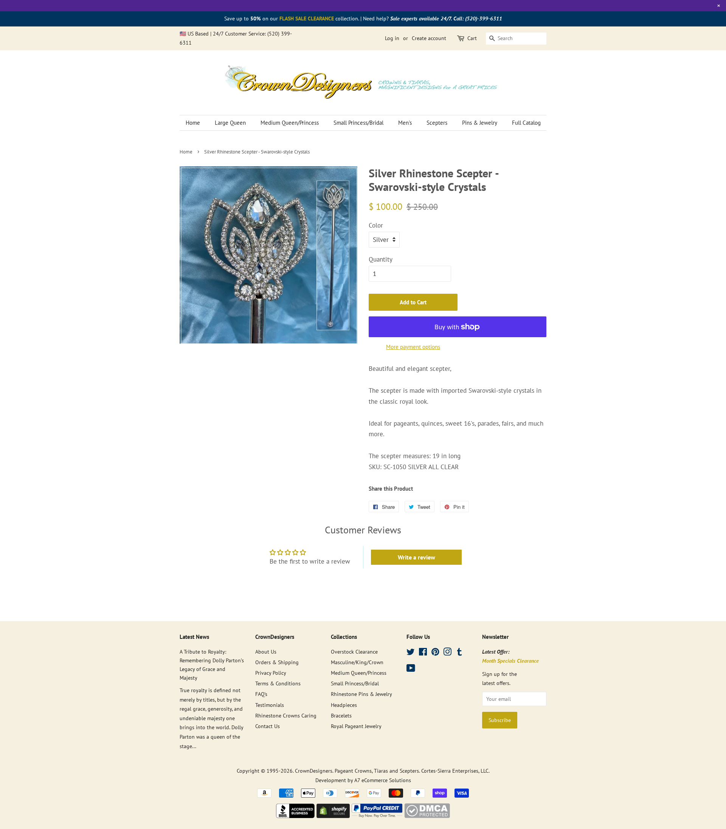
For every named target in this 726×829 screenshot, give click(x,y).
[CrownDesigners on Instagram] (447, 653)
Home (193, 122)
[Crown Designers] (295, 816)
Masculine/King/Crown (357, 662)
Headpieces (344, 704)
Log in (392, 38)
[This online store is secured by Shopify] (333, 816)
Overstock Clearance (354, 651)
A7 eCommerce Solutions (382, 780)
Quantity (380, 259)
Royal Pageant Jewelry (356, 726)
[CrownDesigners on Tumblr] (459, 653)
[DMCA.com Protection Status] (427, 816)
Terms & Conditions (278, 683)
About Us (265, 651)
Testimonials (269, 704)
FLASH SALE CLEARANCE (306, 18)
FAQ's (261, 693)
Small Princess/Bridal (358, 122)
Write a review (416, 557)
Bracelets (341, 715)
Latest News (194, 636)
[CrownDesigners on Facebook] (423, 653)
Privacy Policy (270, 672)
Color (376, 225)
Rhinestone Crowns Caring (285, 715)
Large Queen (230, 122)
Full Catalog (526, 122)
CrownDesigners (313, 770)
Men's (405, 122)
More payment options (413, 346)
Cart (472, 38)
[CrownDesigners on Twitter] (410, 653)
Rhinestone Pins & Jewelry (361, 693)
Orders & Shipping (277, 662)
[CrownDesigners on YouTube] (410, 669)
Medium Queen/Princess (290, 122)
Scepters (437, 122)
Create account (429, 38)
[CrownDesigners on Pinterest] (435, 653)
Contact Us (267, 726)
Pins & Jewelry (479, 122)
